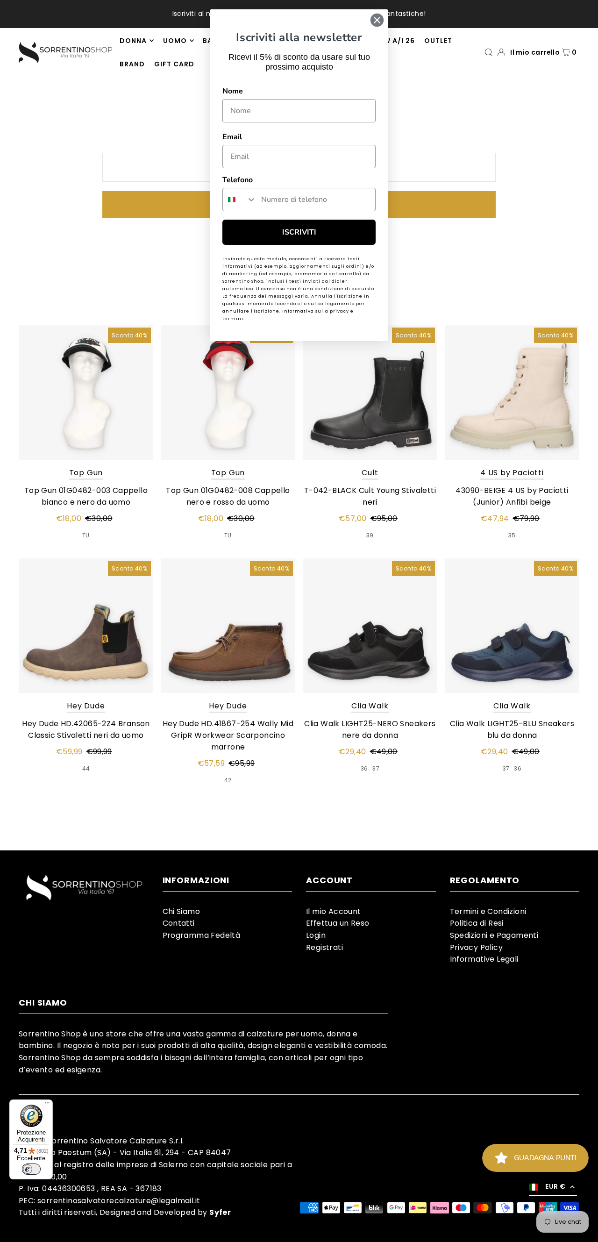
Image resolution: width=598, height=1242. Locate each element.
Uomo (175, 40)
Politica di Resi (477, 923)
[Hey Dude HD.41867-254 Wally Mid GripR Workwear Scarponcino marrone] (228, 625)
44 (86, 768)
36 (364, 768)
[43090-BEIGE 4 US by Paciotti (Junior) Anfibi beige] (512, 392)
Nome (232, 91)
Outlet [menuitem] (438, 40)
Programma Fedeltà (202, 935)
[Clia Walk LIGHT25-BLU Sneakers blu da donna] (512, 625)
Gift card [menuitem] (174, 64)
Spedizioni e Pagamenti (494, 935)
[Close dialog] (377, 20)
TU (86, 535)
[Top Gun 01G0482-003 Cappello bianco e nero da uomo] (86, 392)
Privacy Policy (476, 947)
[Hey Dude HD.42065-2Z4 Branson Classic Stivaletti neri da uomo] (86, 625)
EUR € (555, 1186)
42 (228, 780)
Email (232, 137)
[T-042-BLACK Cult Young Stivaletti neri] (370, 392)
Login (316, 935)
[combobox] (239, 199)
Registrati (324, 947)
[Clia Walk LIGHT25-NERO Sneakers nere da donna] (370, 625)
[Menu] (47, 1105)
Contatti (179, 923)
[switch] (31, 1169)
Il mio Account (333, 911)
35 (512, 535)
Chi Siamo (181, 911)
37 (375, 768)
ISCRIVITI (299, 232)
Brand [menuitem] (132, 64)
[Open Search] (488, 52)
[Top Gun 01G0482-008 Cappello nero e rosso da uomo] (228, 392)
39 (370, 535)
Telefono (237, 180)
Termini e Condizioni (488, 911)
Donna (133, 40)
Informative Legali (484, 959)
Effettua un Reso (337, 923)
